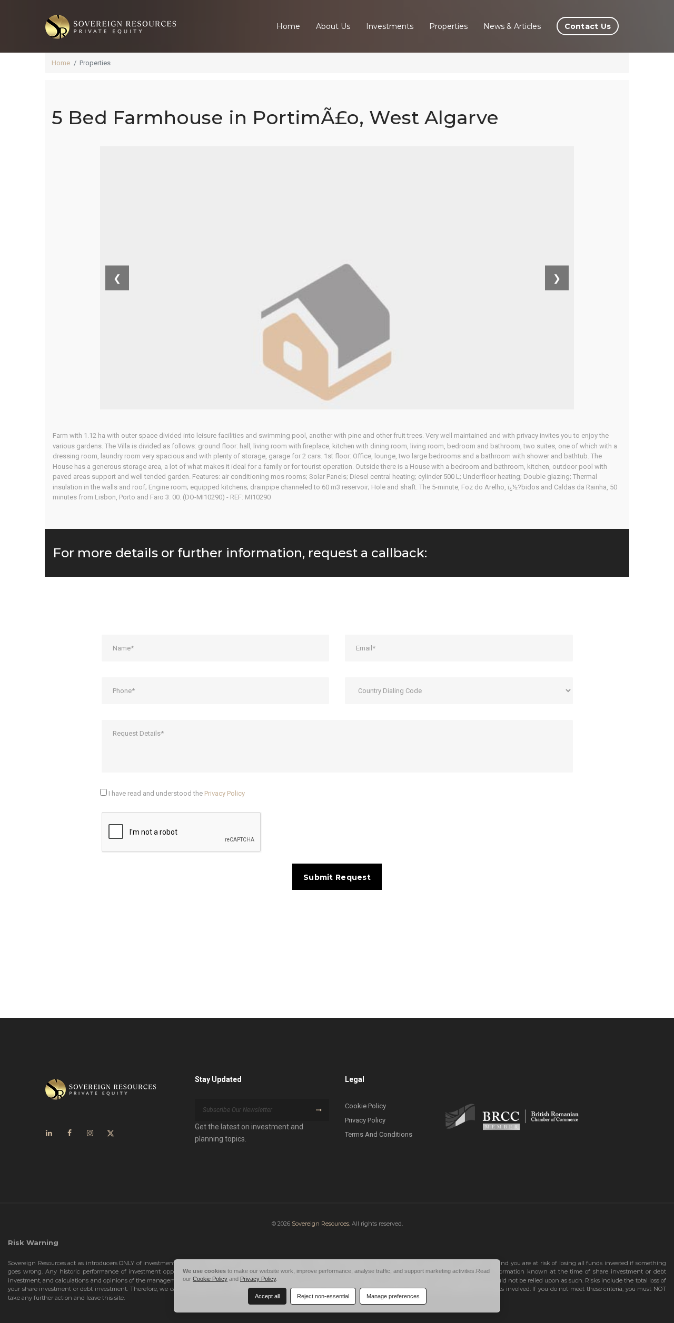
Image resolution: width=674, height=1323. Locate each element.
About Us (333, 26)
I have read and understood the (176, 793)
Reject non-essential (323, 1296)
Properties (448, 26)
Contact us (587, 26)
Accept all (267, 1296)
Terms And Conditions (378, 1134)
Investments (389, 26)
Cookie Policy (365, 1106)
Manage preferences (393, 1296)
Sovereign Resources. (321, 1223)
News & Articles (512, 26)
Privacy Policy (224, 793)
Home (288, 26)
